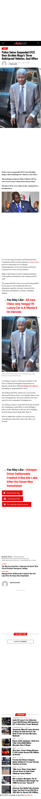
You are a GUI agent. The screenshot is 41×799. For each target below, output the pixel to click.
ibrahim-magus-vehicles (11, 560)
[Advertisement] (20, 20)
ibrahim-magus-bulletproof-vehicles (15, 558)
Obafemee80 (13, 64)
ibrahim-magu (19, 557)
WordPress (28, 795)
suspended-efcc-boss (28, 560)
